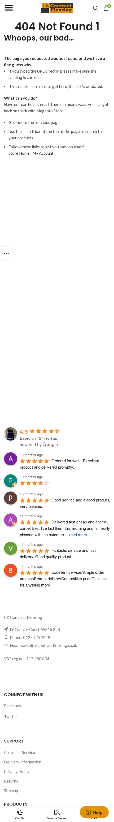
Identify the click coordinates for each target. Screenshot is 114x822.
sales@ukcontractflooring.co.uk (49, 645)
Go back (15, 122)
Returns (11, 781)
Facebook (12, 705)
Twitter (10, 716)
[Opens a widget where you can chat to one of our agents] (94, 812)
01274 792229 (36, 637)
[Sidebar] (6, 253)
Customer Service (19, 752)
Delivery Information (22, 761)
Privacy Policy (16, 771)
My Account (43, 153)
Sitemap (11, 790)
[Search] (95, 8)
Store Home (18, 153)
